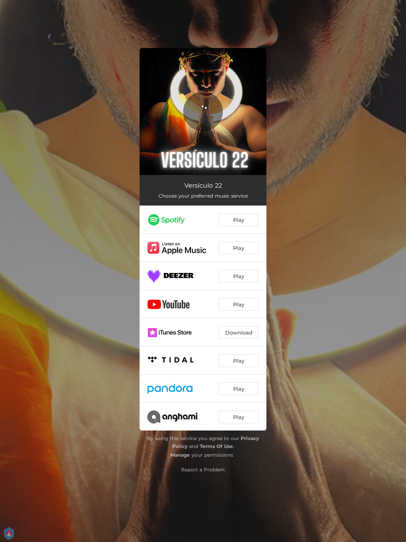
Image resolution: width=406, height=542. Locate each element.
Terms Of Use (216, 446)
